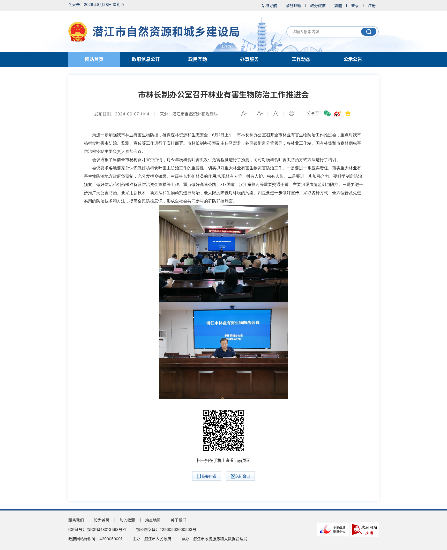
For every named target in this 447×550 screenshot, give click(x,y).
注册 (372, 5)
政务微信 (318, 5)
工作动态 (301, 59)
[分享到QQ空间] (348, 113)
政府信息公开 (146, 59)
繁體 (338, 5)
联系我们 (76, 520)
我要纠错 (209, 476)
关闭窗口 (242, 476)
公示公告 (353, 59)
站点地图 (153, 520)
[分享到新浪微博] (337, 113)
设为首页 (101, 520)
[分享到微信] (327, 113)
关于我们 (178, 520)
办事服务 (249, 59)
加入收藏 (127, 520)
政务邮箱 (293, 5)
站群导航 (269, 5)
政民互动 (197, 59)
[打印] (291, 113)
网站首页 (94, 59)
